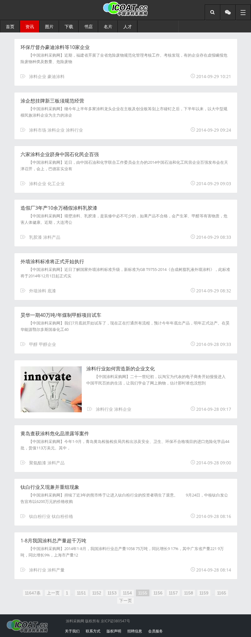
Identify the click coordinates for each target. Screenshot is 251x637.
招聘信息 (134, 631)
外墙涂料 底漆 (42, 291)
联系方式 (93, 631)
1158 (188, 592)
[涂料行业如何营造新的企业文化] (56, 410)
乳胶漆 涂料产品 (44, 237)
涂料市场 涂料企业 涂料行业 (56, 130)
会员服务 (155, 631)
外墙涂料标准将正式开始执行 (52, 261)
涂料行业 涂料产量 (47, 570)
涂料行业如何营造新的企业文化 (120, 368)
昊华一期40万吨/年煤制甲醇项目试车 (61, 315)
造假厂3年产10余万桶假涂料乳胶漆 (59, 207)
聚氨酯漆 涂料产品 (47, 463)
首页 (10, 26)
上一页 (53, 592)
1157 (173, 592)
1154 (127, 592)
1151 (81, 592)
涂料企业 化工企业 (47, 183)
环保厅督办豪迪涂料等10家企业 (55, 47)
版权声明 (114, 631)
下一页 (125, 600)
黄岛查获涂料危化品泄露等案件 (55, 433)
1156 (158, 592)
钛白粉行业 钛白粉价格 (51, 516)
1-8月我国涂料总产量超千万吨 (53, 540)
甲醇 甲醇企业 (42, 344)
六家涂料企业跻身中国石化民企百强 (60, 154)
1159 (203, 592)
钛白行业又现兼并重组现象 (50, 487)
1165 (221, 592)
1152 (96, 592)
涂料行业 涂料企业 (113, 409)
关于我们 (72, 631)
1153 (112, 592)
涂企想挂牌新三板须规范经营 (52, 100)
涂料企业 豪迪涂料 (47, 76)
